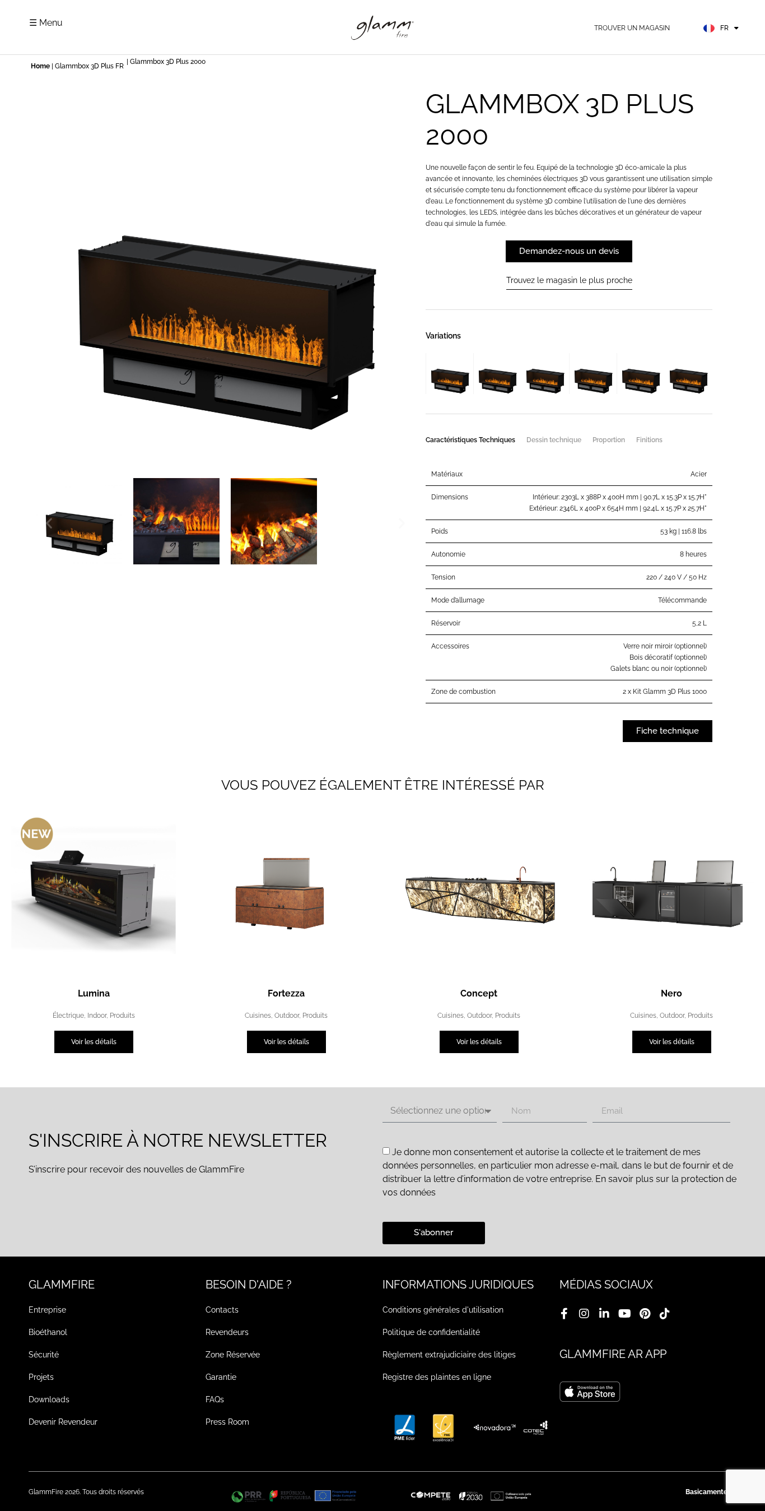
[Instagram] (584, 1314)
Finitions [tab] (649, 440)
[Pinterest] (645, 1314)
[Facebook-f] (564, 1314)
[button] (49, 523)
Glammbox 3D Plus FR (89, 66)
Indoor (96, 1015)
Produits (122, 1015)
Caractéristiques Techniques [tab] (470, 440)
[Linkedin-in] (604, 1314)
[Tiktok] (665, 1314)
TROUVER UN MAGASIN (632, 28)
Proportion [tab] (609, 440)
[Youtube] (624, 1314)
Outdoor (286, 1015)
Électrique (68, 1015)
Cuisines (258, 1015)
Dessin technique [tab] (553, 440)
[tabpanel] (569, 580)
